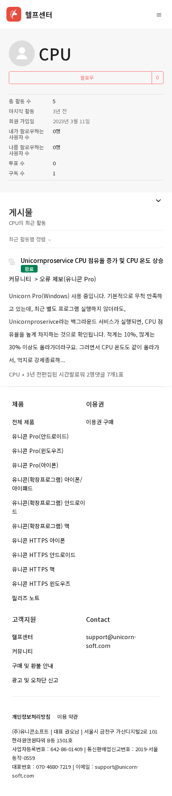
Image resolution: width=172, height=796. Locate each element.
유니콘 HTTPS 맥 (33, 569)
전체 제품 (23, 422)
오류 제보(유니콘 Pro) (68, 279)
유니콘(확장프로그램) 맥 (41, 526)
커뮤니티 (20, 279)
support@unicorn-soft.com (111, 641)
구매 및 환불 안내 (32, 666)
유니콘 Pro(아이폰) (35, 465)
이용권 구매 (100, 422)
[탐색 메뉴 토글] (159, 14)
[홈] (13, 14)
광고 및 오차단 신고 (35, 680)
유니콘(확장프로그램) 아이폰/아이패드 (47, 483)
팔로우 (87, 77)
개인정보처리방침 (31, 716)
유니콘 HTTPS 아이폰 (38, 540)
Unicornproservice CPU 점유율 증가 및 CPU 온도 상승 (92, 260)
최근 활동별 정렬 (28, 239)
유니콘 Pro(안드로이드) (40, 436)
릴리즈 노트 (26, 598)
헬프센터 (22, 637)
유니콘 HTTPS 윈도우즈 (41, 583)
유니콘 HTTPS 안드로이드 (44, 555)
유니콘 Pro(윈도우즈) (38, 451)
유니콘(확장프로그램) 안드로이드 (48, 507)
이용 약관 (67, 716)
